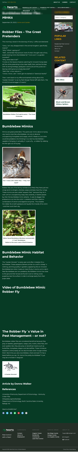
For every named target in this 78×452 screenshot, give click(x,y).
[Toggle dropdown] (38, 7)
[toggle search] (35, 10)
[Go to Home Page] (8, 431)
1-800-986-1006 (11, 2)
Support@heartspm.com (69, 433)
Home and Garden (23, 22)
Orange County (51, 435)
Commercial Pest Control (47, 7)
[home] (10, 8)
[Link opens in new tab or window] (3, 413)
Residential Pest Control (29, 7)
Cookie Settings (72, 449)
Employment (21, 437)
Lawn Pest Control (37, 438)
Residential (35, 435)
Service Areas (59, 46)
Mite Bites (60, 80)
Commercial (35, 437)
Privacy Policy (66, 449)
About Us (57, 2)
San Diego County (52, 433)
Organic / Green (37, 433)
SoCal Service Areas (63, 7)
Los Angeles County (53, 437)
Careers (64, 2)
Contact (73, 2)
